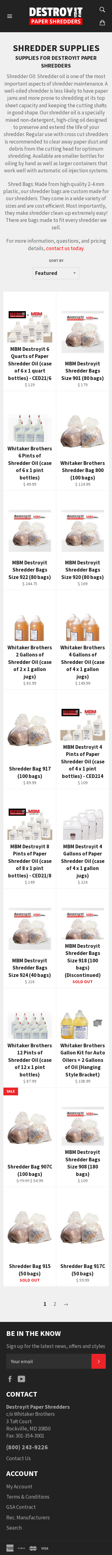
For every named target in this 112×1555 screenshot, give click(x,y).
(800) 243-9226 (27, 1447)
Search (14, 1527)
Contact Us (18, 1458)
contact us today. (65, 248)
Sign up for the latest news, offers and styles (55, 1346)
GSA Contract (21, 1507)
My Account (19, 1486)
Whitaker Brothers (34, 1414)
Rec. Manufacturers (28, 1517)
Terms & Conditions (27, 1496)
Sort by (56, 260)
